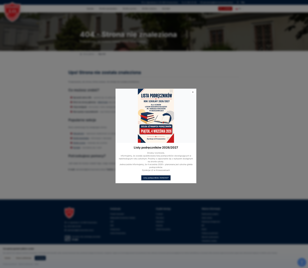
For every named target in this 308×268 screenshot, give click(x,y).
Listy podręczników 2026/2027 (156, 178)
